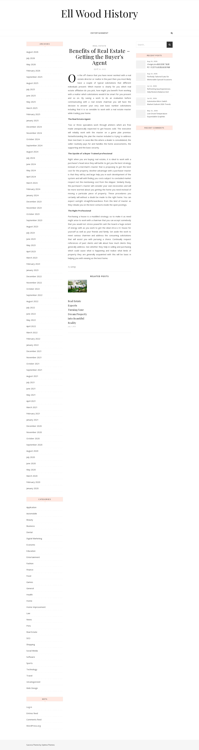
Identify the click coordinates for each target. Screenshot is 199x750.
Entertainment (99, 33)
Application (31, 507)
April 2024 (31, 176)
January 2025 (32, 120)
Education (30, 551)
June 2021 (31, 388)
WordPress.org (33, 725)
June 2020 (31, 463)
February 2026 (33, 70)
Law (28, 613)
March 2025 (31, 108)
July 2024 (30, 158)
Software (30, 657)
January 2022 (32, 345)
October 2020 (33, 438)
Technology (31, 669)
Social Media (32, 650)
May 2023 (31, 245)
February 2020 (33, 482)
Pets (28, 625)
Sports (29, 663)
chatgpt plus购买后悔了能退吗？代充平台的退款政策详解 (158, 65)
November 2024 (34, 133)
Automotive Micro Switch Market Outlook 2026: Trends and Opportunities (159, 103)
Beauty (29, 519)
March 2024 (31, 182)
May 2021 (31, 394)
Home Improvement (36, 607)
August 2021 (32, 376)
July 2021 (30, 382)
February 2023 (33, 264)
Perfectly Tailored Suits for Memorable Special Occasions (159, 78)
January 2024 (32, 195)
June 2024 (31, 164)
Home (29, 600)
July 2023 (30, 232)
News (29, 619)
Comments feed (33, 719)
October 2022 (33, 288)
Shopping (30, 644)
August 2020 (32, 451)
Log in (29, 707)
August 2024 (32, 151)
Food (28, 575)
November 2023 (34, 207)
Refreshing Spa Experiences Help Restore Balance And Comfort (158, 91)
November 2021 (34, 357)
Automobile (31, 513)
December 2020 (34, 426)
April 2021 (31, 401)
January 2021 (32, 419)
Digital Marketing (34, 538)
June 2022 (31, 313)
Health (29, 594)
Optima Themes (48, 745)
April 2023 (31, 251)
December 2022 (34, 276)
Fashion (29, 563)
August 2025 (32, 83)
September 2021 (34, 369)
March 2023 (31, 257)
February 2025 (33, 114)
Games (29, 582)
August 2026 (32, 52)
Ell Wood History (99, 13)
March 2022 (31, 332)
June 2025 (31, 95)
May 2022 (31, 320)
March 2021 (31, 407)
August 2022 (32, 301)
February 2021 (33, 413)
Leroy (73, 266)
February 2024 (33, 189)
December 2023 (34, 201)
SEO (28, 638)
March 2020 (31, 475)
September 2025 (34, 76)
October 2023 (33, 214)
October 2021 (33, 363)
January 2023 (32, 270)
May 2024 (31, 170)
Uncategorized (33, 681)
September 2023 (34, 220)
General (30, 588)
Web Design (32, 688)
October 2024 (33, 139)
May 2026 (31, 64)
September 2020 (34, 444)
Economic (30, 544)
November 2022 (34, 282)
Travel (29, 675)
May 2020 (31, 469)
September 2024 (34, 145)
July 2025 (30, 89)
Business (30, 526)
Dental (29, 532)
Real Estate (31, 632)
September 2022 (34, 295)
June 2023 (31, 239)
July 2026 (30, 58)
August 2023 (32, 226)
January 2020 (32, 488)
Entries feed (32, 713)
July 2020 (30, 457)
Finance (29, 569)
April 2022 (31, 326)
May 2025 (31, 101)
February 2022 (33, 338)
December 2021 (34, 351)
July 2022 (30, 307)
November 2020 (34, 432)
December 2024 (34, 126)
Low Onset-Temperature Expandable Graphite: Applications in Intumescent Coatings (158, 115)
